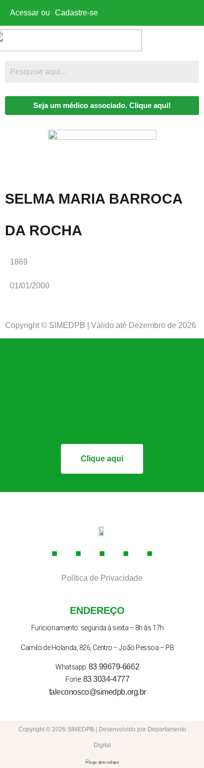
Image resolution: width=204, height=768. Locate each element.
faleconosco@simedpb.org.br (97, 692)
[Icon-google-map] (125, 553)
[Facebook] (54, 553)
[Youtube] (102, 553)
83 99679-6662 (114, 666)
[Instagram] (78, 553)
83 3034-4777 (106, 679)
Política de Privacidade (102, 578)
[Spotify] (149, 553)
